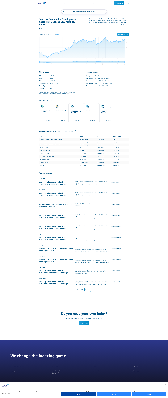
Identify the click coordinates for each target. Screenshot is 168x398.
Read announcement (115, 182)
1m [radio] (46, 34)
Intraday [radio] (41, 34)
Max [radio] (57, 34)
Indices (65, 3)
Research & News (81, 3)
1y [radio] (50, 34)
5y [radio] (52, 34)
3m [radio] (48, 34)
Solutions (70, 3)
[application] (84, 48)
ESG (75, 3)
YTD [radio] (55, 34)
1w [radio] (44, 34)
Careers (88, 3)
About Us (94, 3)
